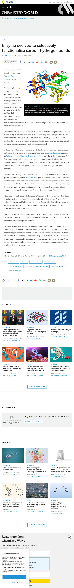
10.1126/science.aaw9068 (56, 256)
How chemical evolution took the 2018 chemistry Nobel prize (12, 369)
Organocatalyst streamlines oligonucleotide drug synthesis (58, 506)
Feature (54, 327)
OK (14, 577)
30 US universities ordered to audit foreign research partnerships (36, 505)
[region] (14, 568)
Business (54, 465)
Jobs (15, 18)
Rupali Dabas (59, 514)
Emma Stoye (11, 375)
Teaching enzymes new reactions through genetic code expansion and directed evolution (12, 332)
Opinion (54, 364)
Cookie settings (14, 582)
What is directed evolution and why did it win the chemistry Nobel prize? (36, 369)
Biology (24, 262)
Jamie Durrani (59, 337)
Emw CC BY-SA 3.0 (36, 106)
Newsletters (8, 18)
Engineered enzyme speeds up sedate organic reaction (36, 332)
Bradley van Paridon (12, 55)
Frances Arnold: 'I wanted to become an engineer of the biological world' (60, 369)
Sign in (27, 421)
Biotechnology (36, 262)
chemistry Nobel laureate (17, 156)
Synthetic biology (15, 271)
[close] (69, 57)
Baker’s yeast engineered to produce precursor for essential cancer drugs (12, 505)
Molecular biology (41, 266)
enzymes (29, 266)
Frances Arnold (34, 156)
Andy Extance (60, 477)
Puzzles (31, 18)
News (4, 40)
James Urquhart (37, 477)
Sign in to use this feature (60, 57)
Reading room (22, 18)
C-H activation (50, 262)
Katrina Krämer (36, 375)
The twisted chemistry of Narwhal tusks (12, 469)
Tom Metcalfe (36, 339)
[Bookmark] (55, 62)
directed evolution (54, 153)
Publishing (52, 2)
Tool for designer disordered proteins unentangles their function (36, 470)
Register (38, 421)
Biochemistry (13, 262)
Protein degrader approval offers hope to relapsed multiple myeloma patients (61, 470)
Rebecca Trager (60, 375)
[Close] (26, 552)
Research (6, 327)
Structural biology (59, 266)
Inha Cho (29, 177)
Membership (68, 2)
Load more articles (37, 386)
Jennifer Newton (13, 341)
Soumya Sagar (12, 512)
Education (59, 2)
